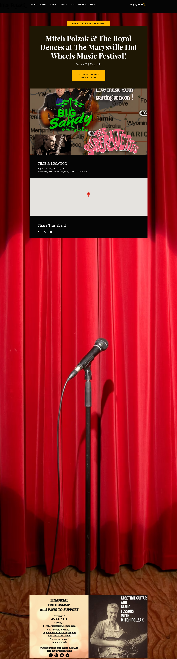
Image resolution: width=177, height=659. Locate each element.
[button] (144, 4)
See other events (88, 77)
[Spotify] (131, 4)
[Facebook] (133, 4)
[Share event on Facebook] (39, 232)
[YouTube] (139, 4)
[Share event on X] (45, 232)
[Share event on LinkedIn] (51, 232)
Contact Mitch (59, 642)
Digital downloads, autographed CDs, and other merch (59, 634)
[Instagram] (136, 4)
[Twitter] (142, 4)
